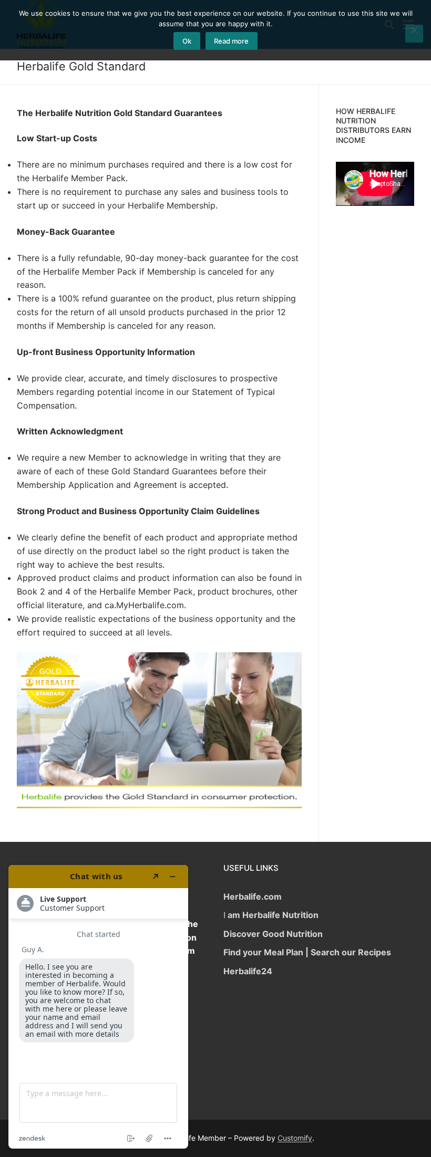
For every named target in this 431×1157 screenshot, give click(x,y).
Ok (186, 41)
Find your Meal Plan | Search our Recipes (307, 952)
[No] (414, 34)
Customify (295, 1137)
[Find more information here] (98, 1007)
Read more (231, 41)
